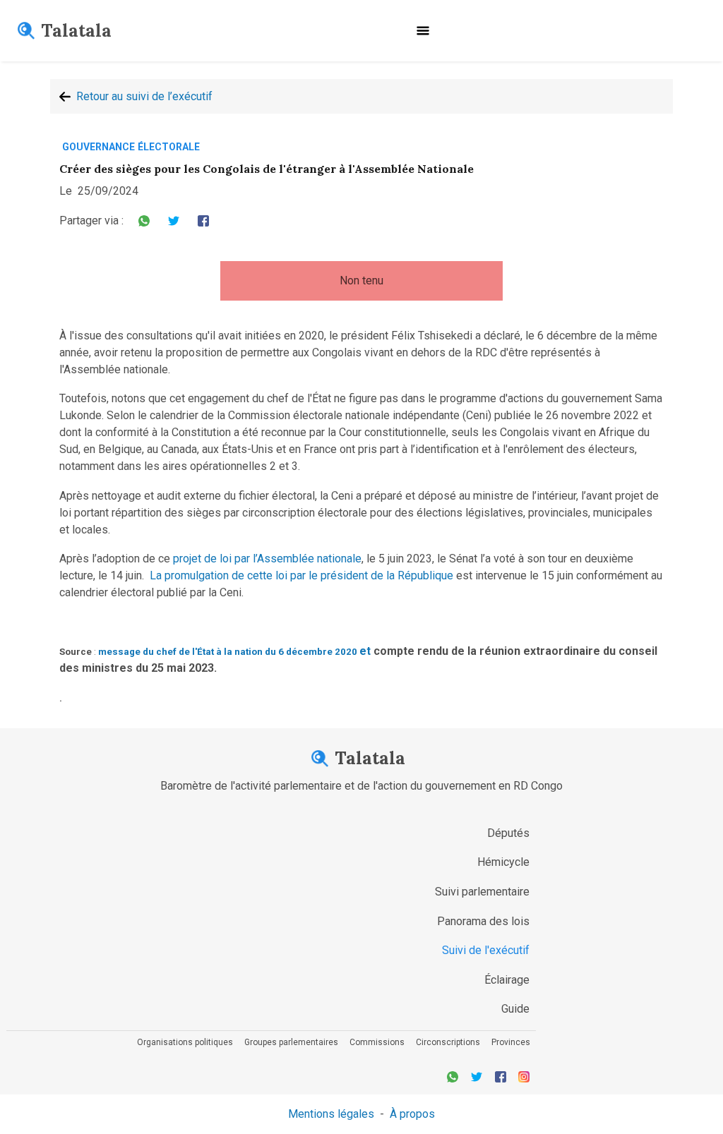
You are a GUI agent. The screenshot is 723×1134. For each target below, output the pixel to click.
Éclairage (507, 980)
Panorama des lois (483, 921)
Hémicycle (503, 862)
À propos (412, 1114)
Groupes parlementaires (291, 1042)
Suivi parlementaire (482, 891)
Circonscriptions (448, 1042)
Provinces (510, 1042)
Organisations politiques (185, 1042)
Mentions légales (331, 1114)
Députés (508, 833)
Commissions (377, 1042)
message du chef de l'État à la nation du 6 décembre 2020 (228, 651)
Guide (515, 1008)
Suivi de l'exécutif (486, 950)
